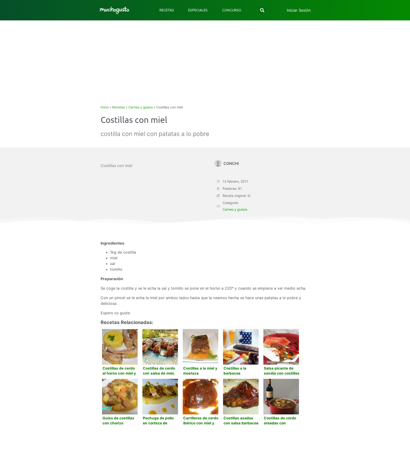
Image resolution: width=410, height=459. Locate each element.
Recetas (166, 10)
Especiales (198, 10)
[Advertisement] (205, 56)
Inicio (105, 107)
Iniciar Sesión (299, 10)
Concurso (231, 10)
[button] (262, 10)
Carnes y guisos (140, 107)
